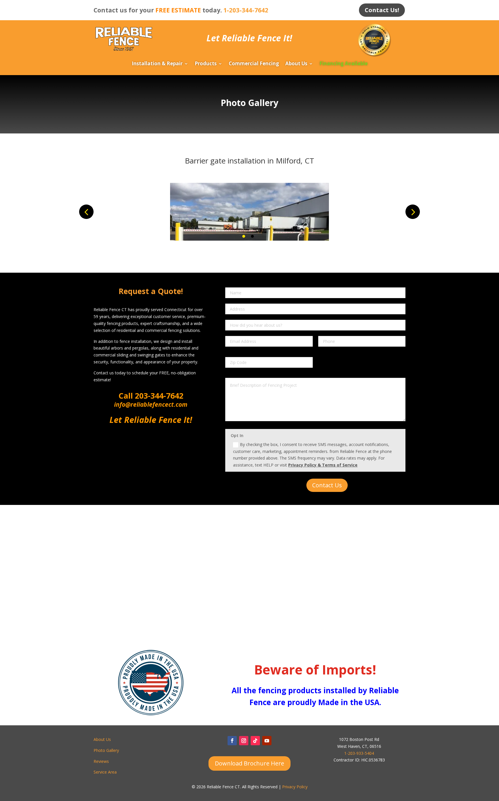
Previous (86, 212)
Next (412, 212)
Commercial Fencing (254, 64)
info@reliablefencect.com (150, 404)
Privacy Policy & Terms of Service (323, 465)
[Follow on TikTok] (255, 740)
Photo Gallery (106, 750)
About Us (296, 64)
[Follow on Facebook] (232, 740)
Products (206, 64)
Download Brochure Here (249, 763)
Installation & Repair (157, 64)
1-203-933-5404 (359, 753)
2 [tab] (252, 236)
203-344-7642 (158, 395)
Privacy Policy (295, 786)
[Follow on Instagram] (243, 740)
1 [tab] (243, 236)
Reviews (101, 761)
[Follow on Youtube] (266, 740)
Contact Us (327, 485)
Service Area (105, 772)
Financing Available (343, 64)
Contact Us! (382, 10)
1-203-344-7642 (245, 10)
